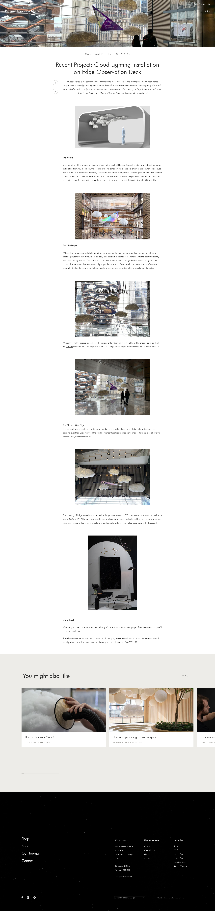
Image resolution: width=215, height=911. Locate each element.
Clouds (147, 846)
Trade (116, 11)
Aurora (147, 858)
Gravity (147, 854)
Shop (87, 11)
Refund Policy (179, 854)
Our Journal (31, 853)
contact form (151, 638)
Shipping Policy (180, 862)
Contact (126, 11)
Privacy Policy (179, 858)
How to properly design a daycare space (134, 737)
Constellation (149, 850)
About (97, 11)
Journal (106, 11)
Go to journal (187, 676)
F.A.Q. (176, 850)
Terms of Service (180, 866)
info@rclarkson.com (123, 876)
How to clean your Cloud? (39, 737)
